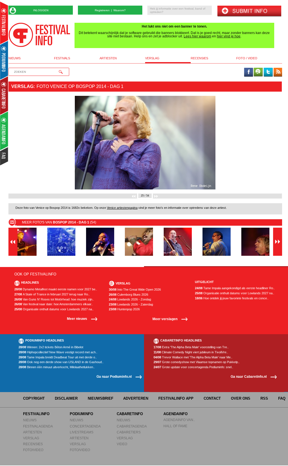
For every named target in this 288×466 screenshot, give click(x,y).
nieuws (14, 58)
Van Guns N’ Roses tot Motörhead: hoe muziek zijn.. (54, 299)
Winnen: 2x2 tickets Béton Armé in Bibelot (51, 347)
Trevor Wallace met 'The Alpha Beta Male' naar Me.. (193, 357)
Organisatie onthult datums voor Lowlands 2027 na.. (54, 309)
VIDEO (122, 444)
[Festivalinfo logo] (39, 35)
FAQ (281, 398)
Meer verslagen (164, 319)
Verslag (22, 86)
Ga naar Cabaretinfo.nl (249, 376)
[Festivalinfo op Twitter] (268, 72)
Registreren (102, 10)
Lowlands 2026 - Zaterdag (131, 304)
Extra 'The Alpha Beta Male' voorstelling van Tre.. (191, 347)
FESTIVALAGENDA (38, 426)
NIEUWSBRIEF (100, 398)
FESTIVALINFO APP (176, 398)
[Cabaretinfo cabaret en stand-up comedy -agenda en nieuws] (4, 95)
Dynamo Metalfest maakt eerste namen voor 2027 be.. (55, 289)
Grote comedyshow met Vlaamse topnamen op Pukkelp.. (197, 362)
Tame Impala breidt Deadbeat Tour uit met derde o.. (58, 357)
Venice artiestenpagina (122, 207)
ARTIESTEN (32, 432)
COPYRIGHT (34, 398)
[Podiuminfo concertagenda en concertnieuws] (4, 60)
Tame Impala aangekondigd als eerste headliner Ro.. (235, 288)
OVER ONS (240, 398)
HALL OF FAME (175, 426)
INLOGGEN (40, 10)
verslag (152, 58)
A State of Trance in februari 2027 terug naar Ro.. (52, 294)
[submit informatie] (249, 11)
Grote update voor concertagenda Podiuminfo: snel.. (193, 367)
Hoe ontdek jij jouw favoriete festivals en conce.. (232, 298)
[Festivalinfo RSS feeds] (278, 72)
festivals (62, 58)
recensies (199, 58)
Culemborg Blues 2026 (128, 294)
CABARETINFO (130, 414)
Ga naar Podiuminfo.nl (114, 376)
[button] (29, 142)
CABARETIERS (129, 432)
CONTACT (212, 398)
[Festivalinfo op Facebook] (248, 72)
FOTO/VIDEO (33, 450)
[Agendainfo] (4, 131)
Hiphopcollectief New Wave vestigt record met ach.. (58, 352)
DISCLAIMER (66, 398)
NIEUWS (30, 420)
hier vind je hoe (228, 36)
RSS (264, 398)
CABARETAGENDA (132, 426)
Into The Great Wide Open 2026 (135, 289)
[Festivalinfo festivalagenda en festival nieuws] (4, 22)
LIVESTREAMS (81, 432)
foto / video (246, 58)
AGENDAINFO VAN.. (179, 420)
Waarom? (119, 10)
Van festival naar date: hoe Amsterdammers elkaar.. (53, 304)
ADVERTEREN (135, 398)
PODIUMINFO (81, 414)
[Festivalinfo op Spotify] (258, 72)
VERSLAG (31, 438)
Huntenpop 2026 (124, 309)
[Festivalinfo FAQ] (4, 156)
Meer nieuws (77, 318)
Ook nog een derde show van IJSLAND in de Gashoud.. (61, 362)
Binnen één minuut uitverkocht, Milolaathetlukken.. (57, 367)
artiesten (108, 58)
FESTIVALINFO (36, 414)
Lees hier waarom (197, 36)
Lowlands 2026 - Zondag (130, 299)
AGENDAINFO (175, 414)
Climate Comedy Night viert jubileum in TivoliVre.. (191, 352)
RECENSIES (33, 444)
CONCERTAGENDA (85, 426)
